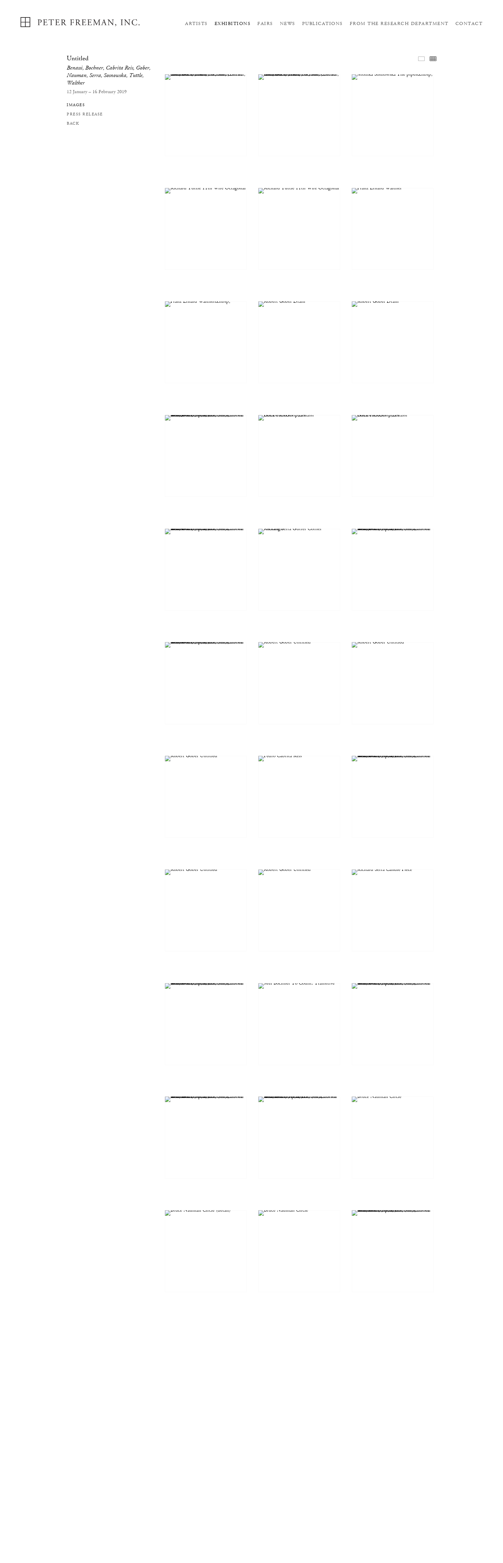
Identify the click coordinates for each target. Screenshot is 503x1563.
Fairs (265, 24)
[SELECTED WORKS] (421, 59)
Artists (196, 24)
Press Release (85, 114)
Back (73, 123)
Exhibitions (233, 24)
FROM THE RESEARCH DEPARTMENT (399, 24)
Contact (469, 24)
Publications (322, 24)
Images (76, 105)
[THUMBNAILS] (433, 59)
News (287, 24)
